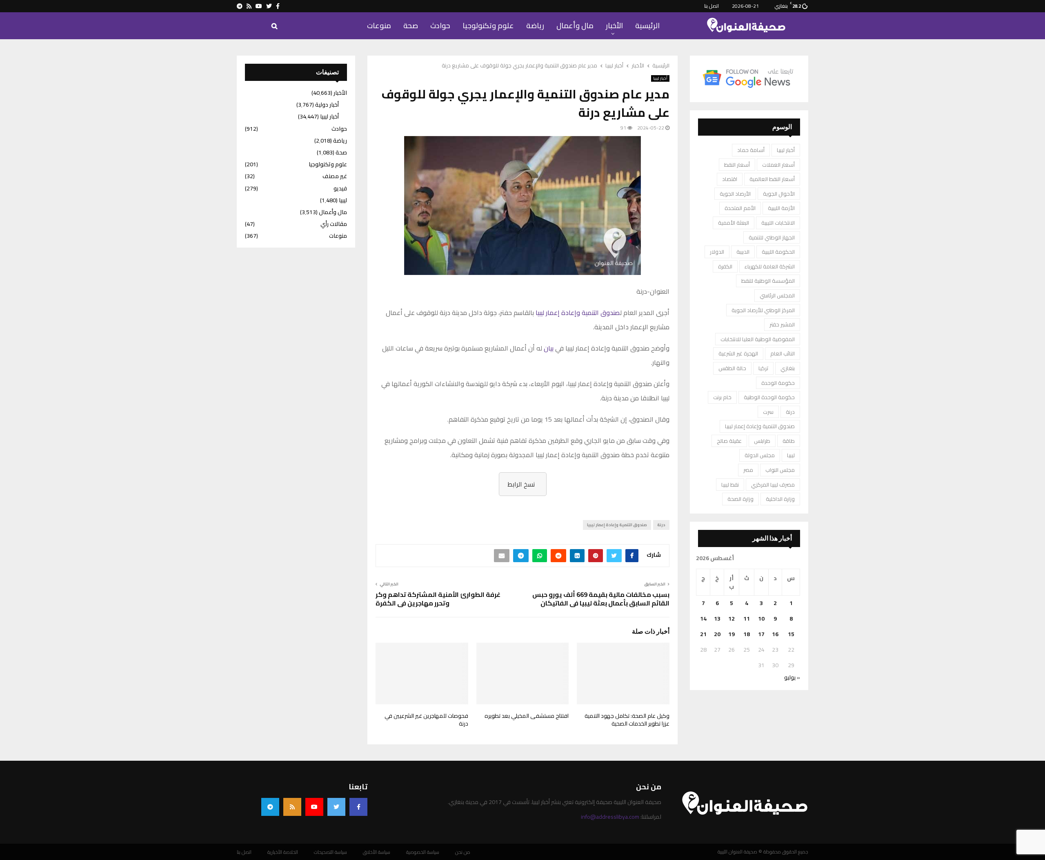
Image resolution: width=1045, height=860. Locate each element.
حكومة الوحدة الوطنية (769, 397)
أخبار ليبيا (660, 78)
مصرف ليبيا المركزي (773, 484)
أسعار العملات (778, 165)
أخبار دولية (327, 104)
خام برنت (722, 397)
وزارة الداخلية (780, 499)
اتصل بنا (711, 6)
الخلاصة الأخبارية (282, 852)
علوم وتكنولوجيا (488, 25)
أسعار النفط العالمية (772, 179)
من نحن (462, 852)
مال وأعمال (575, 25)
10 (761, 618)
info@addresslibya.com (610, 816)
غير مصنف (334, 176)
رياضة (535, 25)
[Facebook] (358, 807)
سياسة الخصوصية (422, 852)
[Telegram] (270, 807)
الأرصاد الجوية (735, 194)
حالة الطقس (732, 368)
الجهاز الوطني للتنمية (772, 237)
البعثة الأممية (733, 223)
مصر (748, 470)
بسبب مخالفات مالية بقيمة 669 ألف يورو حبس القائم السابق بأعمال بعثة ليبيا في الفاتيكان (600, 598)
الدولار (717, 252)
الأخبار (614, 25)
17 (761, 634)
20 (717, 634)
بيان (549, 348)
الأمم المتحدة (740, 208)
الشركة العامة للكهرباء (770, 266)
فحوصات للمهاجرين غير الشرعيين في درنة (426, 719)
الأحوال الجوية (779, 194)
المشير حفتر (782, 324)
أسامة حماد (751, 150)
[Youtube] (314, 807)
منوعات (379, 25)
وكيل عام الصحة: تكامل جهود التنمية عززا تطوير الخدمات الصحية (627, 719)
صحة (410, 25)
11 (746, 618)
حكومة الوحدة (778, 383)
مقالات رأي (333, 224)
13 (717, 618)
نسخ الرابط (521, 484)
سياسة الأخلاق (376, 852)
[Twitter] (336, 807)
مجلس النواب (780, 470)
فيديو (340, 188)
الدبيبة (742, 252)
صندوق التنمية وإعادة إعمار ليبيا (578, 312)
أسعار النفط (737, 165)
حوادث (440, 25)
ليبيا (791, 455)
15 (791, 634)
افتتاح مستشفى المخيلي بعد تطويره (527, 715)
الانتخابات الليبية (778, 223)
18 (746, 634)
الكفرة (725, 266)
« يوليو (792, 677)
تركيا (763, 368)
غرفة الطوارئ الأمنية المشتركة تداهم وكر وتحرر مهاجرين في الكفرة (438, 598)
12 (731, 618)
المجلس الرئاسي (777, 295)
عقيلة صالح (729, 441)
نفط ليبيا (730, 484)
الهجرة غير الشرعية (738, 353)
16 (775, 634)
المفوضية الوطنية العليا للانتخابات (757, 339)
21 (703, 634)
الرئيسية (647, 25)
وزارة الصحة (740, 499)
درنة (661, 525)
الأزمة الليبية (781, 208)
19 (731, 634)
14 (703, 618)
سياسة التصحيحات (330, 852)
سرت (768, 412)
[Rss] (292, 807)
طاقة (789, 441)
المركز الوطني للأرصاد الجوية (763, 310)
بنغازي (787, 368)
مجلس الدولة (760, 455)
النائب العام (782, 353)
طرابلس (762, 441)
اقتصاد (729, 179)
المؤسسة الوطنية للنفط (768, 281)
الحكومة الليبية (778, 252)
